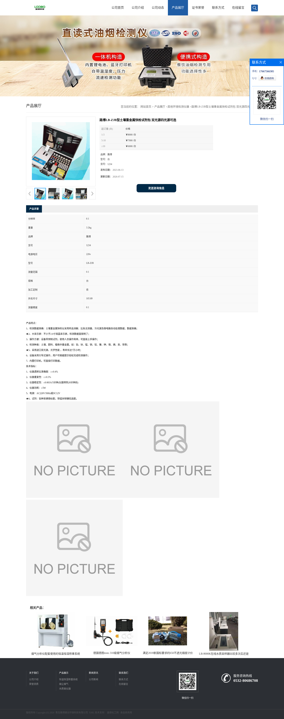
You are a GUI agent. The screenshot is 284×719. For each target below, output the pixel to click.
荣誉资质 (33, 684)
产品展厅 (178, 7)
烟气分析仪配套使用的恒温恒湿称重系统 (55, 653)
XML (91, 712)
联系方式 (218, 7)
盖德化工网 (113, 712)
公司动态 (158, 7)
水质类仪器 (65, 688)
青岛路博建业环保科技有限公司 (71, 712)
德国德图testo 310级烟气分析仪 (111, 653)
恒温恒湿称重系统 (68, 679)
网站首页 (145, 106)
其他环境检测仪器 (178, 106)
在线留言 (238, 7)
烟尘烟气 (63, 684)
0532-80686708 (245, 680)
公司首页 (117, 7)
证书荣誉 (198, 7)
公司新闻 (93, 679)
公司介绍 (138, 7)
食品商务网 (126, 712)
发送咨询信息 (156, 188)
